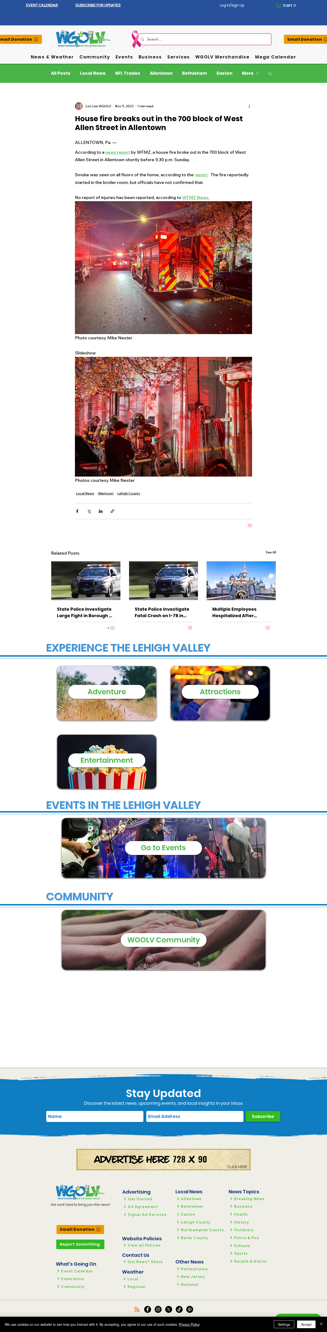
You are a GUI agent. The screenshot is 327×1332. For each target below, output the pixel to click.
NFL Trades (127, 73)
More (248, 73)
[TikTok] (179, 1309)
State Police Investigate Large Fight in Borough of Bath (85, 612)
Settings (284, 1324)
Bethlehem (194, 73)
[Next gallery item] (246, 416)
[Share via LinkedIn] (100, 511)
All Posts (60, 73)
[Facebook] (147, 1309)
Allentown (161, 73)
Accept (306, 1324)
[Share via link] (112, 511)
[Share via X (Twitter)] (89, 511)
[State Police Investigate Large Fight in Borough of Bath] (85, 580)
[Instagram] (158, 1309)
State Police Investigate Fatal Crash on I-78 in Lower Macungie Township (162, 612)
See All (271, 552)
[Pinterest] (189, 1309)
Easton (224, 73)
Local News (93, 73)
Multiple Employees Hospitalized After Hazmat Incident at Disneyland (234, 612)
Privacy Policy (189, 1324)
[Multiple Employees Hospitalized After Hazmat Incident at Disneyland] (241, 580)
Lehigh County (128, 493)
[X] (168, 1309)
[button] (98, 5)
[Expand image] (163, 417)
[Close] (321, 1324)
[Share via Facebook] (77, 511)
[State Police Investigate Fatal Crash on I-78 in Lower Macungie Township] (163, 580)
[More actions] (249, 106)
